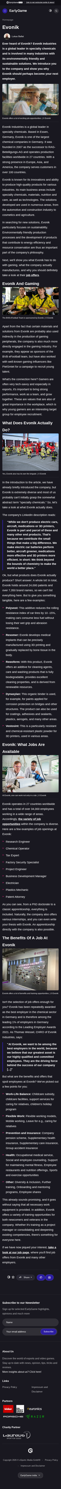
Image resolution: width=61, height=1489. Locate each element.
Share (26, 1277)
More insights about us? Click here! (21, 1372)
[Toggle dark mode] (50, 11)
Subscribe (48, 1331)
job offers (32, 275)
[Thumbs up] (41, 1277)
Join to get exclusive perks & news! (40, 2)
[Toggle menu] (4, 10)
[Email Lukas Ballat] (49, 1277)
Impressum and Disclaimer (33, 1466)
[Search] (56, 11)
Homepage (7, 19)
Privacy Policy (9, 1387)
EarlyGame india (28, 1475)
